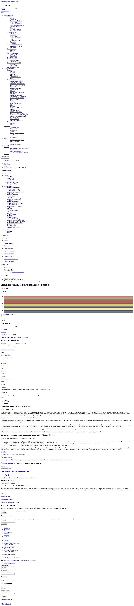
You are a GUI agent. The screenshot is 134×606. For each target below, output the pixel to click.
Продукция (7, 164)
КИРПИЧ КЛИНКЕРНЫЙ (17, 92)
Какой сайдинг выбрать (16, 151)
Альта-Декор (13, 22)
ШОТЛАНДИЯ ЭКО (15, 88)
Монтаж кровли (14, 142)
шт (16, 326)
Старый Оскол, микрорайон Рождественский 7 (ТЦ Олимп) (20, 560)
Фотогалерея (13, 128)
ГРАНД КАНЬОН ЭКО (16, 82)
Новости (12, 134)
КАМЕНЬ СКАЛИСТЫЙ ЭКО (18, 85)
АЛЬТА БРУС (13, 74)
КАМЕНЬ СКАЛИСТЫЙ (17, 98)
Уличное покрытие (12, 58)
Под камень (13, 42)
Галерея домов (7, 463)
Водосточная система (12, 53)
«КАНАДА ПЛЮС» (6, 355)
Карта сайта (7, 536)
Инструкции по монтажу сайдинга (19, 152)
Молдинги (13, 50)
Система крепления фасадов (14, 44)
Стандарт (12, 123)
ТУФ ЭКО (12, 91)
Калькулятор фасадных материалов (19, 148)
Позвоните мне (5, 11)
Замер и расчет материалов (17, 140)
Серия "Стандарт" (15, 54)
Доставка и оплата (8, 532)
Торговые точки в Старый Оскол (15, 471)
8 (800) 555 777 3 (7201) (18, 272)
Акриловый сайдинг (15, 29)
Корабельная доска (15, 26)
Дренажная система (12, 57)
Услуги (5, 138)
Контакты (6, 154)
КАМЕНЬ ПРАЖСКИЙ (16, 107)
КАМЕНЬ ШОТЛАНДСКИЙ (18, 99)
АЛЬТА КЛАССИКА (15, 77)
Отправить (3, 512)
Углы (11, 39)
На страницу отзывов (6, 457)
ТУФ (11, 105)
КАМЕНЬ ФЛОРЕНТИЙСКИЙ (18, 113)
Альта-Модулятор (14, 149)
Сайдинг (9, 16)
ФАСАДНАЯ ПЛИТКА (16, 120)
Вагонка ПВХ (13, 51)
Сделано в (6, 604)
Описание (6, 400)
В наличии (3, 291)
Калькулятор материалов (22, 337)
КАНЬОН (12, 106)
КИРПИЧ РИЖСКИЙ (16, 95)
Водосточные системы (7, 499)
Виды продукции (8, 15)
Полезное (6, 147)
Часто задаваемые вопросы (17, 133)
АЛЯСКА (12, 71)
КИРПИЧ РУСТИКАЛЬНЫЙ (18, 96)
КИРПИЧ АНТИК (15, 110)
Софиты (12, 18)
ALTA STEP (13, 64)
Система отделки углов (16, 23)
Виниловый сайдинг (15, 30)
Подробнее (3, 452)
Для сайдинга (13, 47)
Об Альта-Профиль (15, 127)
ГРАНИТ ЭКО (14, 89)
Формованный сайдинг (16, 21)
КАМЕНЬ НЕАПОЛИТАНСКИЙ (19, 114)
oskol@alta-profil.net (9, 563)
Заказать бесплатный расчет (8, 337)
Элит (11, 124)
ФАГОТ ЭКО (13, 86)
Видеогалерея (13, 130)
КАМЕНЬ (12, 109)
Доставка (6, 145)
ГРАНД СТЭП (14, 65)
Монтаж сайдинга (14, 141)
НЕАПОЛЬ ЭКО (14, 119)
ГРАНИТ (12, 102)
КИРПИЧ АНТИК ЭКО (16, 81)
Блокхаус (12, 28)
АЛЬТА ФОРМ (14, 75)
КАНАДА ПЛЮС (15, 78)
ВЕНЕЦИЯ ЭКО (14, 117)
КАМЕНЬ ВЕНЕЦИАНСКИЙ (18, 116)
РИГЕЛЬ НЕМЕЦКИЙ (16, 103)
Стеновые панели (11, 49)
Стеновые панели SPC (13, 67)
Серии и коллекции (9, 68)
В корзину (3, 332)
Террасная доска (14, 60)
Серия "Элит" (13, 56)
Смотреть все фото (6, 468)
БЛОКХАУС (13, 72)
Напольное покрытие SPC (14, 63)
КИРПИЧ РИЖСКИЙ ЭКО (17, 84)
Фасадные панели (11, 32)
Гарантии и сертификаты (16, 135)
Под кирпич (13, 43)
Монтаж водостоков (15, 144)
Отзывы (12, 131)
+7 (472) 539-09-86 (8, 160)
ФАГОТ (12, 100)
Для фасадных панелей (16, 46)
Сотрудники (13, 137)
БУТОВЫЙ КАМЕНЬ (16, 112)
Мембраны (13, 19)
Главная (6, 163)
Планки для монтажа (15, 40)
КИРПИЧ (12, 93)
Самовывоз (4, 392)
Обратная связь (5, 565)
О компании (7, 126)
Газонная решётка (14, 61)
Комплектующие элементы (17, 25)
